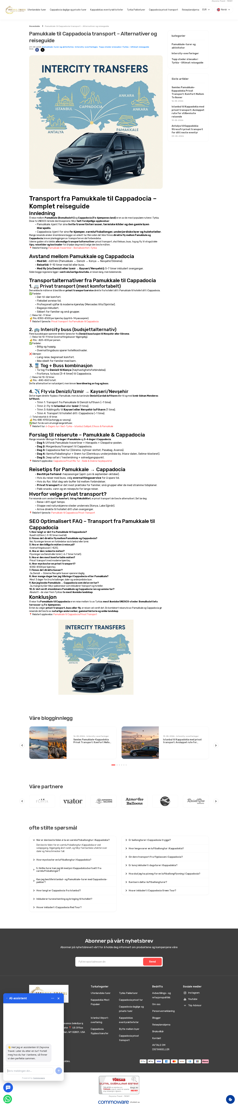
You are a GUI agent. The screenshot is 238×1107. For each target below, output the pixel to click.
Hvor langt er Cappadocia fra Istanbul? (58, 890)
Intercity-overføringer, (86, 47)
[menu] (52, 998)
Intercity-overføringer (185, 53)
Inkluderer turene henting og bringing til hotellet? (64, 899)
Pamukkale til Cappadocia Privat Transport (73, 512)
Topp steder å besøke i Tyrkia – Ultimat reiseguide (124, 47)
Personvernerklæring (163, 1011)
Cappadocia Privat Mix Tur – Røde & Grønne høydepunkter (82, 461)
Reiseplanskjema (190, 9)
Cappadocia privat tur (131, 999)
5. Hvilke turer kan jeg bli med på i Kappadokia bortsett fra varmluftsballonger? (68, 869)
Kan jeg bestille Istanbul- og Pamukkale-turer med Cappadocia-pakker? (71, 881)
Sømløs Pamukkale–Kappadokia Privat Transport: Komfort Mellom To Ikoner (188, 94)
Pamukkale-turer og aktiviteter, (58, 47)
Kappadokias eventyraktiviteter (106, 9)
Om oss (156, 1004)
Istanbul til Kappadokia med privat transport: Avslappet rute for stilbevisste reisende (188, 113)
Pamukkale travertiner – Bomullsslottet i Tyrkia (72, 248)
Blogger (156, 1017)
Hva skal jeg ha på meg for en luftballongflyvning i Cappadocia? (164, 873)
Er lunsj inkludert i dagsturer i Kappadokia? (153, 865)
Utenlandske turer (37, 9)
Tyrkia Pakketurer (136, 9)
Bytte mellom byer (129, 1029)
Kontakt (156, 1038)
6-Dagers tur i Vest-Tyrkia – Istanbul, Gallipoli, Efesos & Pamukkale (79, 426)
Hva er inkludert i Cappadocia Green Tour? (152, 890)
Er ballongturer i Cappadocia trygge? (150, 840)
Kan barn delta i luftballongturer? (148, 882)
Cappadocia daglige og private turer (68, 9)
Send (152, 961)
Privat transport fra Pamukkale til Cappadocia (75, 321)
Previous (22, 745)
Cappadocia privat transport (163, 9)
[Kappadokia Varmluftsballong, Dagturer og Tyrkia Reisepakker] (16, 10)
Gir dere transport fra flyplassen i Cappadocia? (156, 857)
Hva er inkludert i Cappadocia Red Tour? (59, 907)
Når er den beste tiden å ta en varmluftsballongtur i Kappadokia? (73, 840)
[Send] (58, 1070)
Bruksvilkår (158, 1031)
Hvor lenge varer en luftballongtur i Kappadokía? (156, 848)
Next (216, 745)
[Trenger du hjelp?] (8, 1087)
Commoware (39, 1078)
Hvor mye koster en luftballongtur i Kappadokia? (63, 859)
